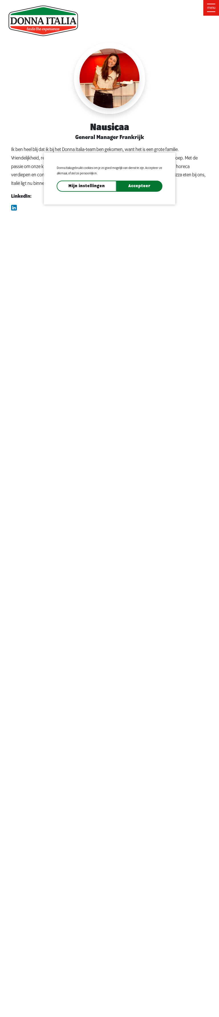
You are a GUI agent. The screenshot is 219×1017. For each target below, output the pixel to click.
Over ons (98, 7)
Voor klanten (172, 7)
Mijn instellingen (86, 186)
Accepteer (139, 186)
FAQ (120, 7)
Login (202, 7)
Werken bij (143, 7)
